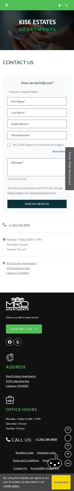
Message (17, 162)
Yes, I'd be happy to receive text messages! (38, 144)
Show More (60, 151)
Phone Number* (21, 135)
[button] (60, 5)
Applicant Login (46, 452)
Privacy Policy (15, 192)
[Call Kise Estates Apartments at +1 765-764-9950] (67, 5)
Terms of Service (39, 192)
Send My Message (37, 203)
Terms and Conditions (26, 460)
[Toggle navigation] (6, 5)
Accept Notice (61, 482)
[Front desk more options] (68, 463)
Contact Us (22, 328)
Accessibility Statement (45, 468)
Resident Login (25, 452)
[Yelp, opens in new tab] (17, 342)
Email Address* (20, 123)
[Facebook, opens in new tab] (9, 342)
